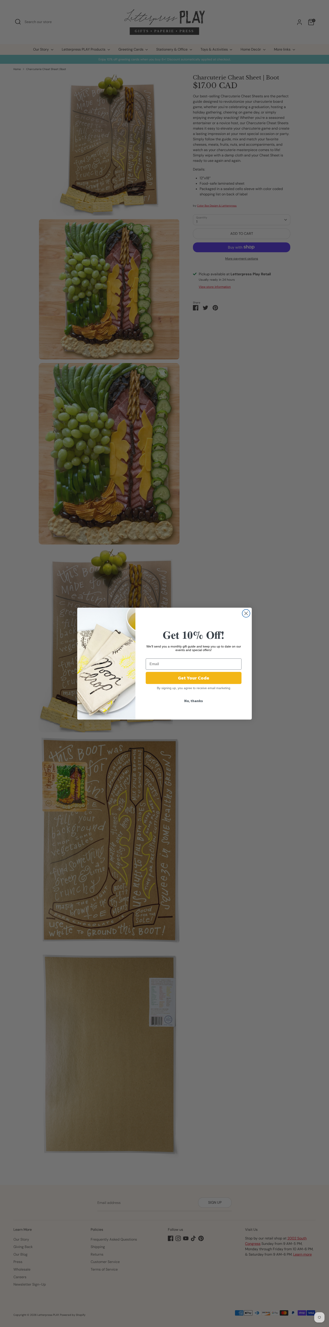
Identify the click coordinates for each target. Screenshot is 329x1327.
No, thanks (193, 700)
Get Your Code (193, 678)
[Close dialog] (246, 613)
